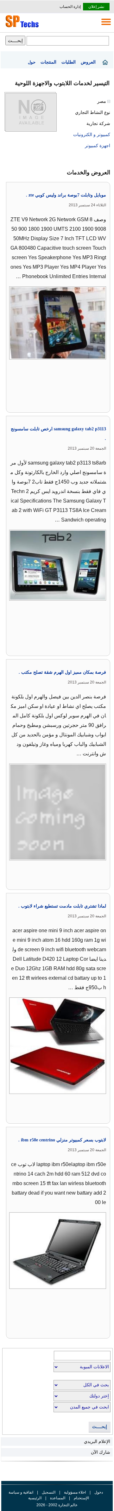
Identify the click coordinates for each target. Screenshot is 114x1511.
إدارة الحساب (70, 6)
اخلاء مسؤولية (75, 1492)
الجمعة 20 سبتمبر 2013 (87, 448)
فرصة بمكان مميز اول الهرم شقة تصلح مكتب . (62, 672)
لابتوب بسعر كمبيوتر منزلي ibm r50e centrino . (62, 1140)
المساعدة (57, 1498)
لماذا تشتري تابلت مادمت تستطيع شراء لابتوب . (62, 906)
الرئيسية (34, 1498)
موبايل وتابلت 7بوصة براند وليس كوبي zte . (66, 195)
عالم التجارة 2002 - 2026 (57, 1505)
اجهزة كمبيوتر (97, 145)
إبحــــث (99, 1426)
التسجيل (48, 1492)
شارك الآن (100, 1452)
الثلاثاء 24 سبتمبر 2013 (87, 205)
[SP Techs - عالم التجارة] (21, 27)
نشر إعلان (96, 6)
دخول (98, 1492)
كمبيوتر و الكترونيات (91, 134)
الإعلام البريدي (97, 1441)
